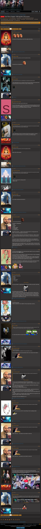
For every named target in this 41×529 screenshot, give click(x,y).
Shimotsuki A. (6, 114)
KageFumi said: (15, 494)
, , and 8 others (19, 269)
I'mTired (6, 264)
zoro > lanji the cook (17, 20)
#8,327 (39, 168)
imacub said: (15, 79)
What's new (13, 11)
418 (12, 28)
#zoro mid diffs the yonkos (4, 19)
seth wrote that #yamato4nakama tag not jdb (7, 20)
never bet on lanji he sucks (29, 19)
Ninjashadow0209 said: (16, 101)
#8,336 (39, 400)
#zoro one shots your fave (12, 19)
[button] (9, 11)
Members (18, 11)
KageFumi (6, 484)
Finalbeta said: (15, 56)
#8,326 (39, 145)
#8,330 (39, 249)
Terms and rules (29, 524)
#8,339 (39, 468)
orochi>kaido (36, 19)
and (16, 142)
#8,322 (39, 54)
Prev (2, 28)
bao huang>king (23, 19)
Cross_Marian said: (15, 32)
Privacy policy (35, 524)
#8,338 (39, 446)
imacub (6, 137)
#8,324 (39, 99)
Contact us (24, 524)
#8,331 (39, 272)
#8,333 (39, 323)
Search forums (6, 13)
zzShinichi (6, 416)
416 (8, 28)
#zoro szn (18, 19)
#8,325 (39, 122)
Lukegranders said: (16, 124)
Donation (7, 11)
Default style (3, 524)
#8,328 (39, 192)
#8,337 (39, 423)
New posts (2, 13)
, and (18, 74)
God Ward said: (15, 402)
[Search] (39, 11)
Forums (2, 11)
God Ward (6, 361)
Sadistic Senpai (6, 230)
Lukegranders (6, 92)
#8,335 (39, 369)
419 (14, 28)
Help (38, 524)
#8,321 (39, 30)
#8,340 (39, 492)
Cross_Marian (6, 69)
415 (6, 28)
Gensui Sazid (6, 338)
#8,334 (39, 346)
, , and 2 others (19, 51)
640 (17, 28)
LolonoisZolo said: (15, 348)
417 (10, 28)
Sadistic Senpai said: (16, 274)
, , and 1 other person (20, 212)
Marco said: (14, 325)
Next (20, 28)
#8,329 (39, 214)
